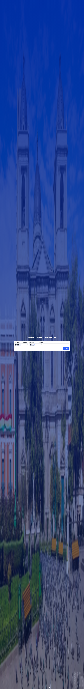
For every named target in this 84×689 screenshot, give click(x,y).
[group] (21, 345)
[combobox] (35, 345)
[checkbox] (40, 342)
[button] (74, 1)
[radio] (18, 342)
